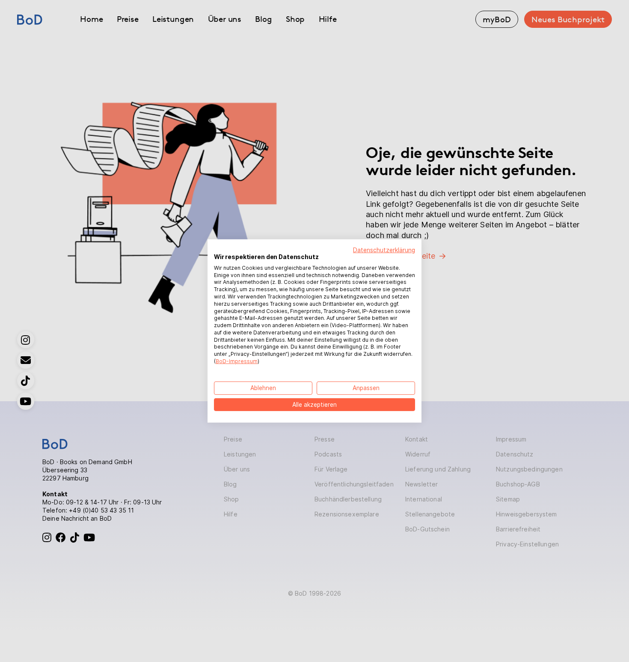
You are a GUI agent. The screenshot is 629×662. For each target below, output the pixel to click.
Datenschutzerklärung (384, 250)
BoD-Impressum (237, 361)
